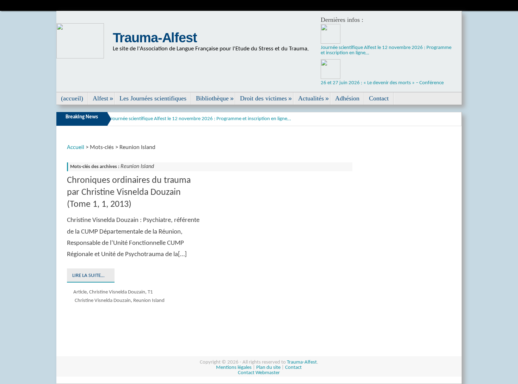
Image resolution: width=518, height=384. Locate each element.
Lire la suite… (88, 275)
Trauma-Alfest (155, 37)
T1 (150, 292)
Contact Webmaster (259, 373)
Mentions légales (234, 367)
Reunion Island (149, 300)
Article (80, 292)
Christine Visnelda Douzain (117, 292)
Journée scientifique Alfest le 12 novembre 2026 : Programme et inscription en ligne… (201, 119)
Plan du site (268, 367)
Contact (293, 367)
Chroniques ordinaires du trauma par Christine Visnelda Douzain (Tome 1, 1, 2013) (129, 192)
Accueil (75, 147)
